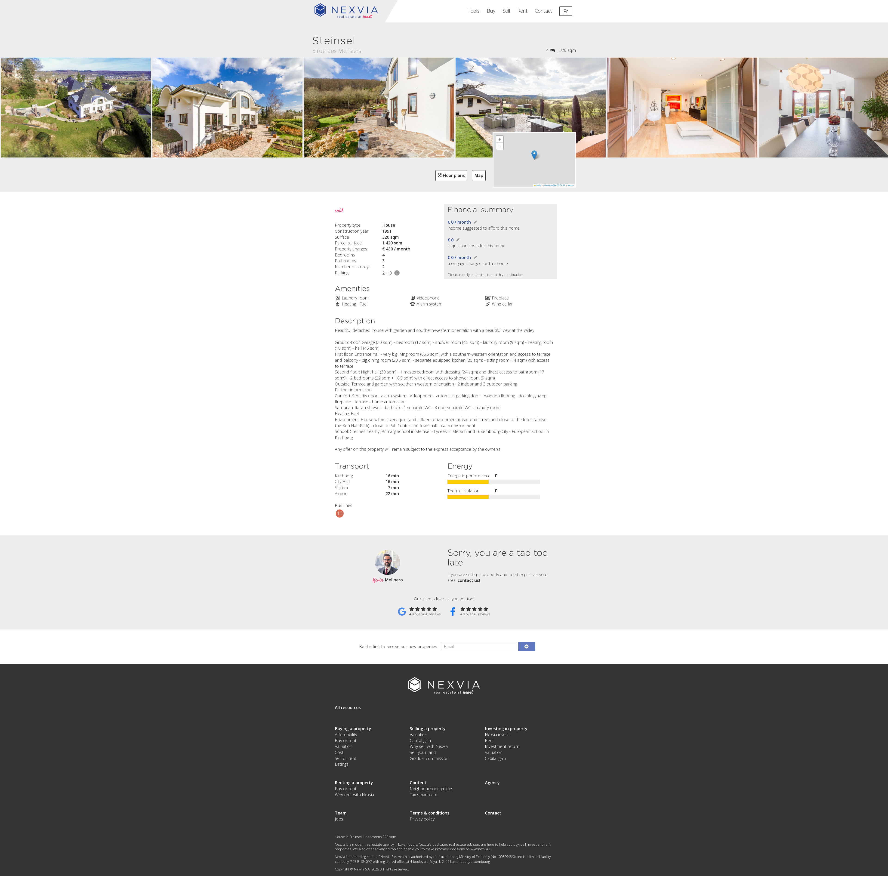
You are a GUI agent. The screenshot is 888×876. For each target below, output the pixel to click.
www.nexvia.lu (481, 849)
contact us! (469, 580)
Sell (506, 10)
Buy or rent (345, 740)
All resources (348, 707)
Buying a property (353, 728)
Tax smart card (424, 794)
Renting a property (354, 782)
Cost (339, 752)
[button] (534, 155)
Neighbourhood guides (431, 788)
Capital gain (420, 740)
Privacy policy (422, 819)
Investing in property (506, 728)
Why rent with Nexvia (354, 794)
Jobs (339, 819)
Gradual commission (429, 758)
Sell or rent (345, 758)
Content (418, 782)
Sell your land (423, 752)
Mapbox (571, 185)
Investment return (502, 746)
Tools (474, 10)
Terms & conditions (429, 813)
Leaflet (538, 185)
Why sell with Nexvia (429, 746)
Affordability (346, 734)
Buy (491, 10)
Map (478, 175)
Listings (341, 764)
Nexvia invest (497, 734)
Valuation (343, 746)
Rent (522, 10)
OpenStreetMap (550, 185)
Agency (492, 782)
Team (341, 813)
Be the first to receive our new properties (398, 646)
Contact (543, 10)
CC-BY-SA (561, 185)
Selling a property (428, 728)
